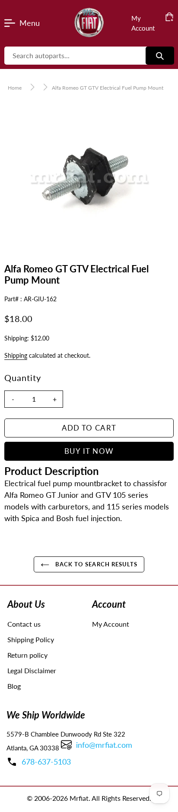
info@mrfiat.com (104, 745)
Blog (14, 686)
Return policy (27, 655)
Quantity (22, 377)
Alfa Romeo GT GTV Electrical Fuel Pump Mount (107, 87)
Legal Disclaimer (31, 670)
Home (15, 87)
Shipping (15, 355)
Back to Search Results (95, 564)
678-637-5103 (46, 761)
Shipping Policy (30, 639)
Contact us (24, 624)
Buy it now (89, 451)
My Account (110, 624)
